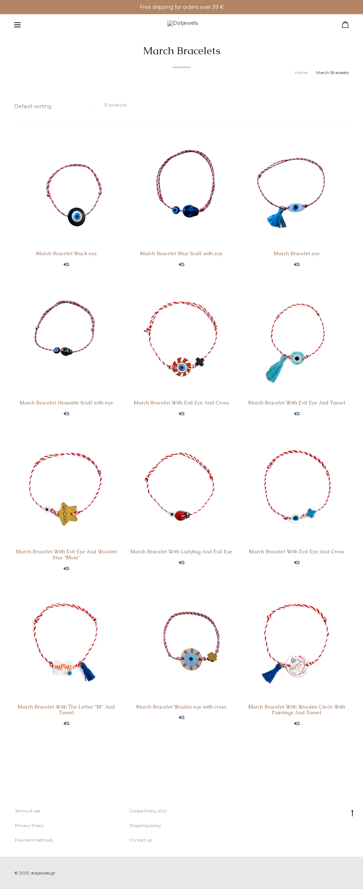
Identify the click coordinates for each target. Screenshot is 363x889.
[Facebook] (331, 873)
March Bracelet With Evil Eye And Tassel (296, 402)
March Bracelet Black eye (66, 253)
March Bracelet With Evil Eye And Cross (181, 402)
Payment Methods (34, 840)
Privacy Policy (29, 825)
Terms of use (27, 810)
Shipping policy (145, 825)
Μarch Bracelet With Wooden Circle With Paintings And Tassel (296, 710)
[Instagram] (347, 873)
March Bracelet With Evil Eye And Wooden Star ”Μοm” (66, 554)
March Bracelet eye (297, 253)
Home (301, 72)
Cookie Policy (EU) (148, 810)
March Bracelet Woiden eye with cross (181, 707)
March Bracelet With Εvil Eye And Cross (296, 551)
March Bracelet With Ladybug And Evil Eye (181, 551)
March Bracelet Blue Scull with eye (181, 253)
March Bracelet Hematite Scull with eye (66, 402)
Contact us (140, 840)
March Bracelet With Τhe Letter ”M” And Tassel (66, 710)
